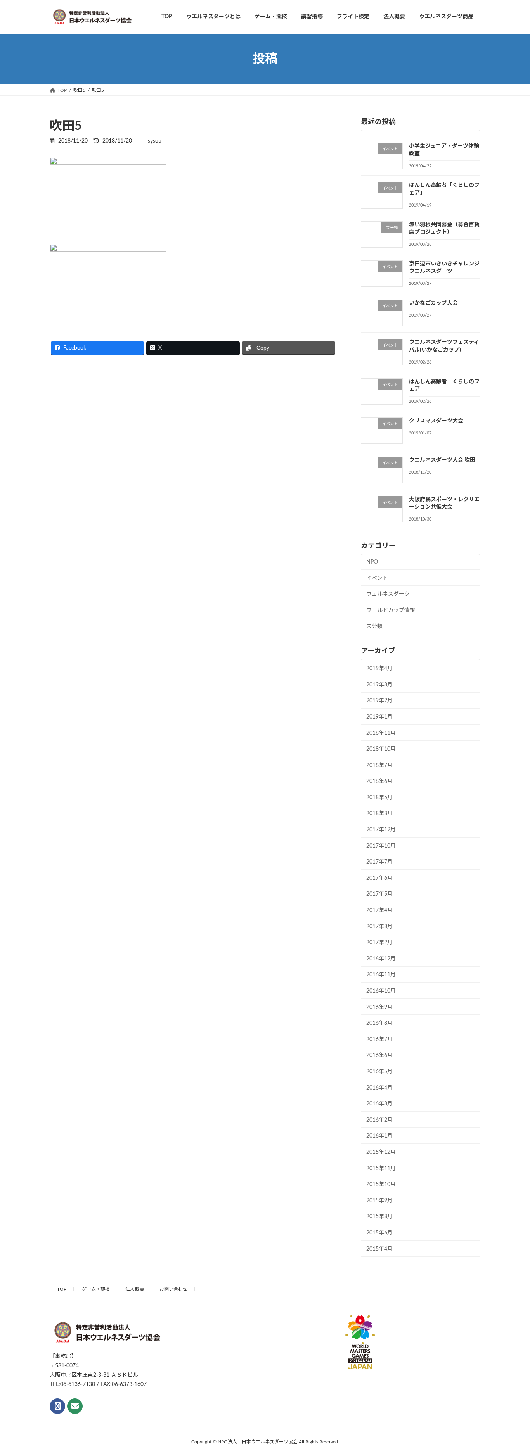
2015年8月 (379, 1217)
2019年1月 (379, 717)
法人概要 (134, 1289)
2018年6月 (379, 781)
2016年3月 (379, 1104)
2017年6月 (379, 878)
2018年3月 (379, 814)
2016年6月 (379, 1055)
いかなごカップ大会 (433, 303)
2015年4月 (379, 1249)
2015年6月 (379, 1233)
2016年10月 (381, 991)
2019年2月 (379, 701)
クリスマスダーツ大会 (436, 421)
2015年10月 (381, 1185)
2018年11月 (381, 733)
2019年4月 (379, 669)
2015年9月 (379, 1200)
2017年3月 (379, 926)
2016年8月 (379, 1023)
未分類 (374, 626)
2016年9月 (379, 1007)
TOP (61, 1289)
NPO (372, 562)
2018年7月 (379, 765)
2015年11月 (381, 1168)
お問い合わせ (173, 1289)
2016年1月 (379, 1136)
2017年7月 (379, 862)
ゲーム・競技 (96, 1289)
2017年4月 (379, 910)
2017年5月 (379, 894)
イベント (377, 578)
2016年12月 (381, 959)
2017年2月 (379, 943)
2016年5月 (379, 1071)
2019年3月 (379, 685)
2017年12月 (381, 830)
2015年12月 (381, 1152)
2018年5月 (379, 797)
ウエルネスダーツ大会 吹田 (442, 460)
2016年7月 (379, 1039)
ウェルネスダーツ (388, 594)
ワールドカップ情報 (390, 610)
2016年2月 (379, 1120)
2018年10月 (381, 749)
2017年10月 (381, 846)
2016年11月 (381, 975)
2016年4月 (379, 1088)
